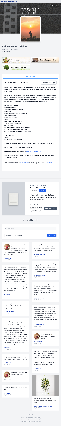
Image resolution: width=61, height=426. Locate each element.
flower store (49, 163)
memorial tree (24, 163)
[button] (45, 385)
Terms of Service (35, 419)
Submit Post (52, 235)
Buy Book (42, 190)
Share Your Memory (50, 208)
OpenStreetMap (32, 421)
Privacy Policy (26, 419)
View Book (34, 190)
